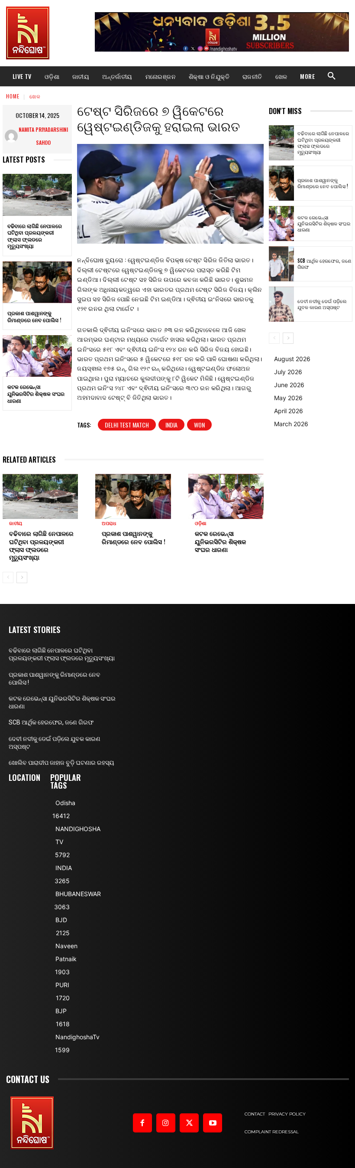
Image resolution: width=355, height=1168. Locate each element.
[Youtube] (212, 1122)
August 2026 (292, 358)
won (199, 424)
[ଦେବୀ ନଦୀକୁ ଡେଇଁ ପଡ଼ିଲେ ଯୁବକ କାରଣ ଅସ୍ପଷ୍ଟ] (281, 304)
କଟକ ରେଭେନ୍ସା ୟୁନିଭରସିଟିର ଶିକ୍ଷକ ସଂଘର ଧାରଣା (36, 393)
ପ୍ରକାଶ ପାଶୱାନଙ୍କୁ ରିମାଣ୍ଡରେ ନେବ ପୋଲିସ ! (34, 316)
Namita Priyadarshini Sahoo (43, 136)
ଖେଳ (35, 96)
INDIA (171, 424)
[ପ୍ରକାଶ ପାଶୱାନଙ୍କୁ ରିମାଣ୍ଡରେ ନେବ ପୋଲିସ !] (37, 282)
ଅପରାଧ (109, 523)
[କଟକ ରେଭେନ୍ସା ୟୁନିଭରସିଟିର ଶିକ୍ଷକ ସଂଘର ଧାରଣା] (37, 356)
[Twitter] (189, 1122)
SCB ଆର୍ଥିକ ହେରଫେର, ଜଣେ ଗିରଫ (324, 263)
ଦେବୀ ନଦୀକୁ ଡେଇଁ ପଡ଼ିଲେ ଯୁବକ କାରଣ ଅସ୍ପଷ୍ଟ (322, 303)
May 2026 (288, 397)
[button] (331, 76)
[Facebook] (142, 1122)
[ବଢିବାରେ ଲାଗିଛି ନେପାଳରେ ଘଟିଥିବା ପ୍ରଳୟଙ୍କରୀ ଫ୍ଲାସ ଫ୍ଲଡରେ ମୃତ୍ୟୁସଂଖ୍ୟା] (37, 194)
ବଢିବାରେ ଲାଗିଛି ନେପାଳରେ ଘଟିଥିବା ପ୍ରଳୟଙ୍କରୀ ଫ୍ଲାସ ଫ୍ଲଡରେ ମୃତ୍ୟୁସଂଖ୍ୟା (34, 236)
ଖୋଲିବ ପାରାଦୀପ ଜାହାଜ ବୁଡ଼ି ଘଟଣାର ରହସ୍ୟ (61, 762)
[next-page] (21, 577)
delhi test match (127, 424)
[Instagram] (165, 1122)
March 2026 (291, 423)
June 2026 (289, 384)
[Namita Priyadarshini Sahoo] (11, 136)
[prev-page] (8, 577)
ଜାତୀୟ (15, 523)
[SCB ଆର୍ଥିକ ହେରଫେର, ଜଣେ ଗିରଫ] (281, 263)
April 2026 (288, 410)
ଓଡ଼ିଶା (201, 523)
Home (12, 96)
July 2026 (288, 371)
